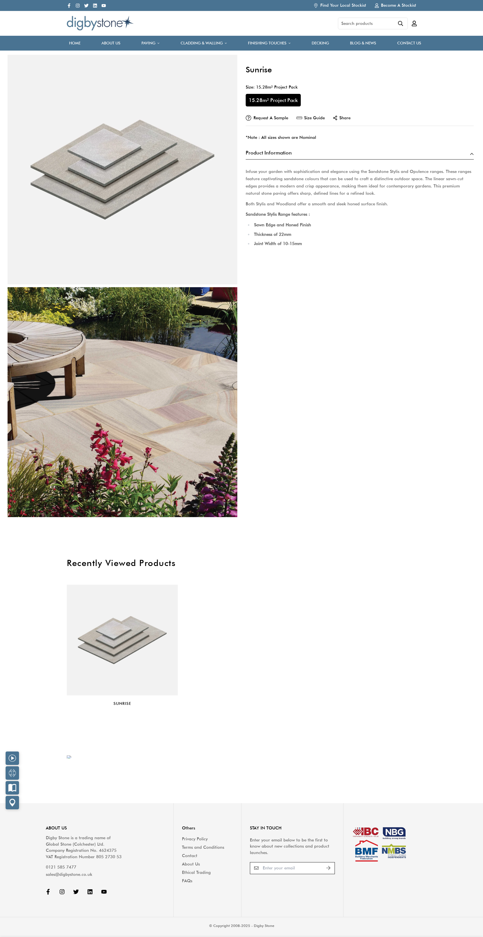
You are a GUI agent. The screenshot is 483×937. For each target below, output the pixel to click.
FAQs (187, 880)
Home (74, 43)
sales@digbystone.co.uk (69, 874)
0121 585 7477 (61, 867)
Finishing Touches (267, 43)
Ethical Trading (196, 872)
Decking (320, 43)
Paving (148, 43)
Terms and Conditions (203, 847)
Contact (189, 855)
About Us (110, 43)
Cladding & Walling (202, 43)
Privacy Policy (195, 838)
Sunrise (122, 703)
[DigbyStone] (100, 23)
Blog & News (363, 43)
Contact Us (409, 43)
